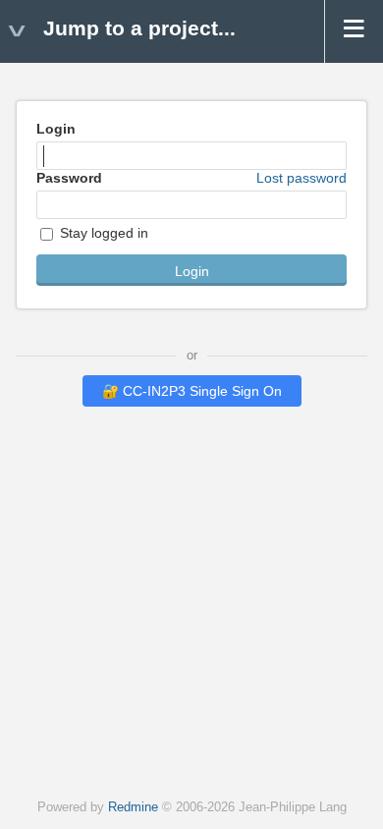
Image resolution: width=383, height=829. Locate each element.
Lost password (301, 178)
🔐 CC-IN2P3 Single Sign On (192, 391)
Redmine (133, 807)
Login (56, 129)
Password (191, 178)
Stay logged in (102, 233)
